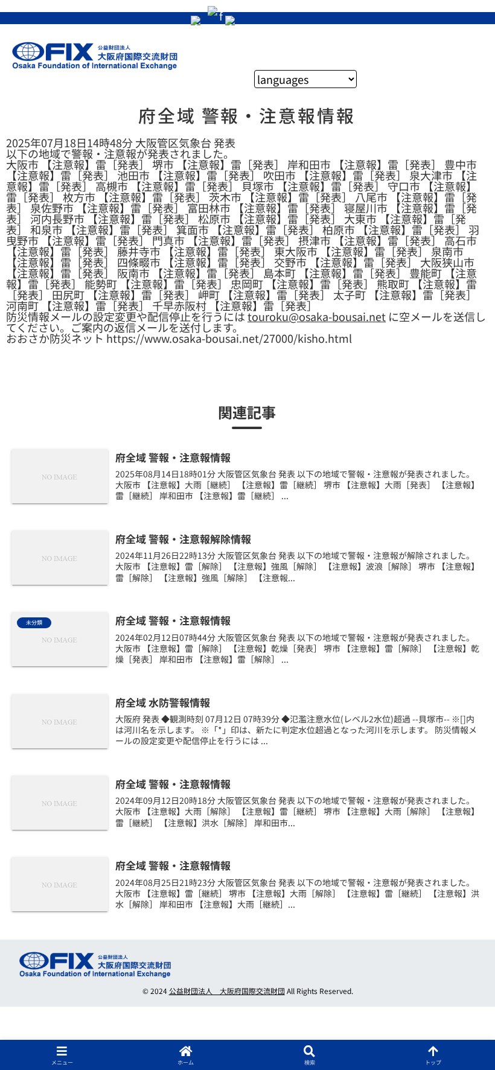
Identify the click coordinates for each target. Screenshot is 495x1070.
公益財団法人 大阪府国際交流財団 (227, 991)
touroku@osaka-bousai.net (317, 316)
